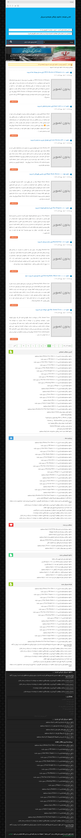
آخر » (14, 346)
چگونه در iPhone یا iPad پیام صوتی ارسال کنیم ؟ (58, 417)
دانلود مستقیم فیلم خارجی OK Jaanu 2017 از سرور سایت (56, 359)
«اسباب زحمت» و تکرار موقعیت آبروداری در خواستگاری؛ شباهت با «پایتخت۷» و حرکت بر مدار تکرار (46, 515)
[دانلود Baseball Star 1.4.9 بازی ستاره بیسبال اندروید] (61, 268)
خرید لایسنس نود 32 (68, 709)
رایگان (72, 714)
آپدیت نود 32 (70, 701)
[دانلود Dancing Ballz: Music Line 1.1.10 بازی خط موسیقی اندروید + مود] (61, 302)
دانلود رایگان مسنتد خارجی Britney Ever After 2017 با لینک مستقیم (53, 356)
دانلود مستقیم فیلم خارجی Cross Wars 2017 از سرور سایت (56, 365)
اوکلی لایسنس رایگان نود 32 (66, 706)
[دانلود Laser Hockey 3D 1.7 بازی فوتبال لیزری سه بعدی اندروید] (61, 167)
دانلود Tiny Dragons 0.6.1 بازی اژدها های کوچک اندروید (52, 208)
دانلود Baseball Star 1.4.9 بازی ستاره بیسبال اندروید (53, 242)
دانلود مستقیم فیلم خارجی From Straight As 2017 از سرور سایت (54, 371)
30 (24, 346)
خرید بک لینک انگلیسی (68, 699)
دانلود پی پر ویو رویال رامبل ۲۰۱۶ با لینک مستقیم (58, 548)
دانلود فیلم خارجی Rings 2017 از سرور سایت (59, 385)
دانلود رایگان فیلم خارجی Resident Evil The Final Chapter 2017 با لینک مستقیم (50, 409)
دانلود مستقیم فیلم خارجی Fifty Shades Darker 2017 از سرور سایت (53, 368)
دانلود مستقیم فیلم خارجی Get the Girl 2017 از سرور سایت (56, 397)
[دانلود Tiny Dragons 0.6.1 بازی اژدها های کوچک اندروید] (61, 235)
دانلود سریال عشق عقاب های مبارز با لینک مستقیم (60, 729)
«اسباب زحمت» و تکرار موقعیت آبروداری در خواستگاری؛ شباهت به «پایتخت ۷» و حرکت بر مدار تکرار (45, 518)
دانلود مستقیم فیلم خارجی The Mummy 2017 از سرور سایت (55, 377)
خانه (69, 64)
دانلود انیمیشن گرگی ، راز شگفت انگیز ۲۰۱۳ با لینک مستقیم (56, 572)
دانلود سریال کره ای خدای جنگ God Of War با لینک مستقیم (56, 529)
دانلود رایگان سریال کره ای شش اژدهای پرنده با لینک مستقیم (56, 537)
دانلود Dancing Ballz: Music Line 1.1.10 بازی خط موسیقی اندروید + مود (47, 276)
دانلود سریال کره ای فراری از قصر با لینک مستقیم (60, 722)
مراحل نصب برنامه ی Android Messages (61, 426)
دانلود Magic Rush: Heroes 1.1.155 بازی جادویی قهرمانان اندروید (49, 174)
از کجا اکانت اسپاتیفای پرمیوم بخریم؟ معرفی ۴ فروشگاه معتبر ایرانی (54, 498)
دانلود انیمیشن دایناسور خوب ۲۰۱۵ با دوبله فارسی (58, 564)
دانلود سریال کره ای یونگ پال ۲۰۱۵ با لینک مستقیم (59, 733)
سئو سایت (71, 711)
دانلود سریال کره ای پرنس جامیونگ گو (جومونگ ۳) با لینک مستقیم (55, 737)
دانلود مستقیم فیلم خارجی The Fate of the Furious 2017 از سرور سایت (52, 379)
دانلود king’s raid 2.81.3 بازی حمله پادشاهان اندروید (53, 106)
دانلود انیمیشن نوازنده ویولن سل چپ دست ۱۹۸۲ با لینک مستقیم (54, 577)
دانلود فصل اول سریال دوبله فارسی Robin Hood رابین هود (56, 540)
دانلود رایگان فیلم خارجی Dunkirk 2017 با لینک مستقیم (57, 388)
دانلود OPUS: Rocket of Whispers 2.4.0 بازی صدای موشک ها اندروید (48, 72)
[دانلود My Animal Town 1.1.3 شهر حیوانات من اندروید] (61, 336)
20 (28, 346)
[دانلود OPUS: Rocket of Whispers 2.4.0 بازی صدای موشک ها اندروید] (61, 99)
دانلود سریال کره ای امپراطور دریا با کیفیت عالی (59, 542)
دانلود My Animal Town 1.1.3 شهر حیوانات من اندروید (52, 310)
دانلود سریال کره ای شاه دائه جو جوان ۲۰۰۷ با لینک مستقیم (57, 726)
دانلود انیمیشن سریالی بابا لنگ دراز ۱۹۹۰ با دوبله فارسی (57, 561)
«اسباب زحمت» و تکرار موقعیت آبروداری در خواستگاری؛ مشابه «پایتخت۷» (52, 513)
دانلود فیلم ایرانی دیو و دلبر (64, 429)
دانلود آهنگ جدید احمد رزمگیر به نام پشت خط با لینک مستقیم (56, 431)
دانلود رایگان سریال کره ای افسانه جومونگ (60, 532)
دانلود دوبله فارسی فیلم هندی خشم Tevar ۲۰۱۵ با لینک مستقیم (55, 545)
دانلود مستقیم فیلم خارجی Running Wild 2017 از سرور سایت (55, 382)
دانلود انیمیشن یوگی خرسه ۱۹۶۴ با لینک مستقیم (59, 567)
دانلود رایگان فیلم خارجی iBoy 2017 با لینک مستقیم (57, 400)
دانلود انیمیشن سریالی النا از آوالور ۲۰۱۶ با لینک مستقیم (57, 569)
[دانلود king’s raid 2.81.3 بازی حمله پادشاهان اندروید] (61, 133)
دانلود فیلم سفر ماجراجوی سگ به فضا (62, 559)
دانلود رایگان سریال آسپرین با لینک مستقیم (60, 534)
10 (33, 346)
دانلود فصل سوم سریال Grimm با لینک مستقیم (59, 412)
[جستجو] (11, 41)
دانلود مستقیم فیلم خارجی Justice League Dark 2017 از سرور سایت (53, 403)
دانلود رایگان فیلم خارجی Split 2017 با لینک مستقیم (58, 406)
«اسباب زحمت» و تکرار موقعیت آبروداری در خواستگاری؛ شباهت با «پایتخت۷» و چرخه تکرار (48, 505)
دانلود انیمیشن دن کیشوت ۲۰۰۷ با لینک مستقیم (59, 575)
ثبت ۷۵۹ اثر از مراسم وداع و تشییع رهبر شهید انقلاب (57, 507)
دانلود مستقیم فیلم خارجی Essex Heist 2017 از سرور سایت (56, 394)
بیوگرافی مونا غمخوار (66, 414)
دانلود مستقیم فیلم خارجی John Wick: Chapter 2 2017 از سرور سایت (53, 362)
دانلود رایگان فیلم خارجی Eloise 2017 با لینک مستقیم (57, 391)
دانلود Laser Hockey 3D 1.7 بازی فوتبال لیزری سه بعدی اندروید (49, 140)
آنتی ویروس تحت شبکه (40, 716)
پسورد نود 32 (70, 704)
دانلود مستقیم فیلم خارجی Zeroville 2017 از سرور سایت (56, 374)
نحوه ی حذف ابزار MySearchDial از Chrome (59, 420)
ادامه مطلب (14, 101)
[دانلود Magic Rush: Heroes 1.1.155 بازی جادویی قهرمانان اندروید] (61, 201)
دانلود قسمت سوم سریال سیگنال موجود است (60, 423)
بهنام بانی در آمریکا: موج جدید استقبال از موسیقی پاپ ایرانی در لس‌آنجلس (52, 510)
